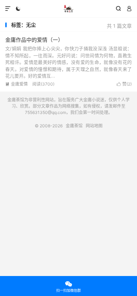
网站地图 (94, 125)
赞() (124, 84)
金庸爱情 (16, 84)
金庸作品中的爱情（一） (34, 39)
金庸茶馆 (68, 9)
